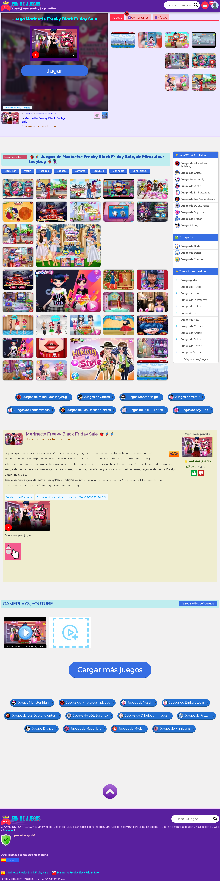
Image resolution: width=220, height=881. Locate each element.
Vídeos (161, 17)
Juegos (117, 17)
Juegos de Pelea (191, 339)
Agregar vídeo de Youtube (198, 603)
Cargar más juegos (110, 669)
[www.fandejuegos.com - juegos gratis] (21, 820)
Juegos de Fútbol (191, 286)
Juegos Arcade (190, 293)
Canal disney (139, 171)
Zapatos (61, 171)
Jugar (54, 70)
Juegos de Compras (192, 259)
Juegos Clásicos (190, 313)
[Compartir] (105, 115)
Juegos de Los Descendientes (198, 199)
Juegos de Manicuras (175, 728)
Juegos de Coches (192, 326)
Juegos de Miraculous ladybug (194, 165)
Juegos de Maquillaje (85, 728)
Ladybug (98, 171)
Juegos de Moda (130, 728)
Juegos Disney (189, 225)
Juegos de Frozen (191, 218)
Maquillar (10, 171)
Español (12, 860)
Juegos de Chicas (191, 172)
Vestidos (44, 171)
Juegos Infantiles (191, 352)
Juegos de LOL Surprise (195, 205)
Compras (80, 171)
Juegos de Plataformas (194, 300)
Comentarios (139, 17)
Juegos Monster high (193, 179)
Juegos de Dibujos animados (146, 715)
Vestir (27, 171)
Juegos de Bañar (191, 252)
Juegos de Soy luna (192, 212)
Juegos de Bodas (191, 246)
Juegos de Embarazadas (195, 192)
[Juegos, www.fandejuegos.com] (21, 6)
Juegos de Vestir (191, 186)
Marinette (118, 171)
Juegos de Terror (191, 346)
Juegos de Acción (191, 332)
